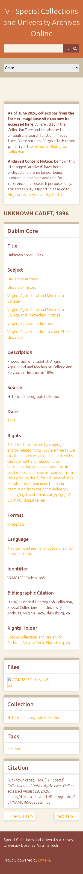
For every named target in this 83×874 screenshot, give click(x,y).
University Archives (23, 279)
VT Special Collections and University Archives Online (41, 22)
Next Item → (66, 816)
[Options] (67, 48)
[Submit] (75, 48)
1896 (11, 420)
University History (21, 287)
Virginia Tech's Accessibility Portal (35, 194)
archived (14, 749)
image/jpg (15, 524)
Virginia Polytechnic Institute (30, 323)
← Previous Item (19, 816)
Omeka (44, 860)
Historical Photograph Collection (33, 718)
